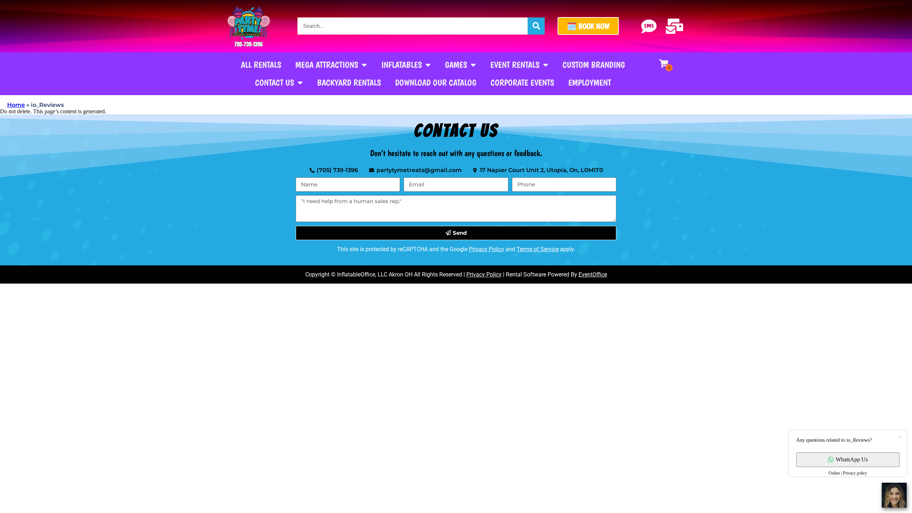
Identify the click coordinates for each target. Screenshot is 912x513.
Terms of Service (538, 249)
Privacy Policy (486, 249)
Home (16, 105)
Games (456, 64)
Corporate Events (522, 82)
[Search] (536, 26)
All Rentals (261, 64)
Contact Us (274, 82)
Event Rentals (514, 64)
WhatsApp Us (852, 459)
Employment (589, 82)
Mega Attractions (326, 64)
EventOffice (593, 274)
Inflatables (401, 64)
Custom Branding (594, 64)
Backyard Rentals (349, 82)
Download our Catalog (435, 82)
